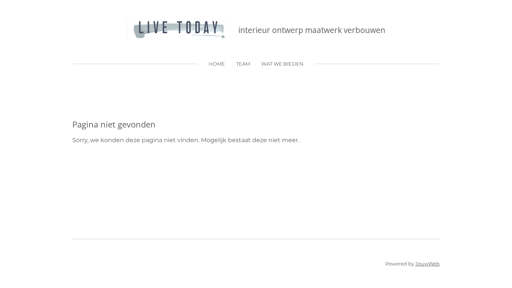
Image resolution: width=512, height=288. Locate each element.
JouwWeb (427, 264)
